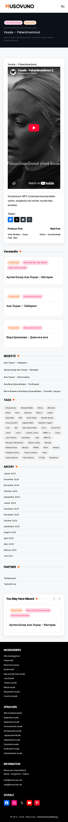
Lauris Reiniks (11, 438)
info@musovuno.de (13, 780)
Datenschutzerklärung (47, 817)
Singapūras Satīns (12, 453)
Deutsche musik (11, 744)
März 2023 (9, 544)
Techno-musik (10, 682)
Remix (46, 448)
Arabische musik (11, 748)
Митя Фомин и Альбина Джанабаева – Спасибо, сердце (32, 391)
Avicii (17, 413)
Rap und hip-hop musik (35, 262)
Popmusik (30, 23)
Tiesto (44, 453)
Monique (48, 443)
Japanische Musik (12, 735)
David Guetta (31, 418)
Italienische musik (12, 740)
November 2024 (11, 485)
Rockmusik (9, 669)
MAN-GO (47, 438)
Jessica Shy (55, 428)
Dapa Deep (10, 418)
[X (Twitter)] (16, 219)
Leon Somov (26, 438)
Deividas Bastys (47, 418)
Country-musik (10, 696)
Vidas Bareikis (28, 458)
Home (6, 38)
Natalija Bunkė (11, 448)
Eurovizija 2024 (11, 423)
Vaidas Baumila (12, 458)
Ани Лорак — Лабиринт (21, 306)
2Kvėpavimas (11, 408)
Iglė (16, 428)
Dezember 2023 (11, 508)
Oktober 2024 (10, 491)
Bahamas (28, 413)
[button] (54, 599)
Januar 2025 (10, 473)
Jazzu (43, 428)
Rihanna (56, 448)
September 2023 (12, 526)
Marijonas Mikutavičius (14, 443)
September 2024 (12, 497)
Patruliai (25, 448)
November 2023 (11, 514)
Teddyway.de (10, 578)
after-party (51, 408)
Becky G (39, 413)
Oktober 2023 (10, 520)
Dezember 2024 (11, 479)
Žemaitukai (53, 458)
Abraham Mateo (27, 408)
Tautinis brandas (30, 453)
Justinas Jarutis (32, 433)
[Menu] (62, 6)
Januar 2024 (10, 503)
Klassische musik (12, 691)
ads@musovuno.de (13, 784)
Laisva (57, 433)
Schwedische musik (13, 753)
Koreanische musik (12, 731)
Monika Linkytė (34, 443)
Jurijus (18, 433)
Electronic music (11, 665)
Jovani (8, 433)
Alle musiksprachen (13, 713)
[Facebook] (10, 219)
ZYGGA (42, 458)
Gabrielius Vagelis (45, 423)
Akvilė (8, 413)
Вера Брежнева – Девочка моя (27, 337)
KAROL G (46, 433)
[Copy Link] (29, 219)
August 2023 (10, 532)
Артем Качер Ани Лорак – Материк (29, 277)
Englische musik (11, 717)
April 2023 (9, 538)
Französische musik (13, 726)
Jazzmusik (9, 678)
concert (50, 413)
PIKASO (36, 448)
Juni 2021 (8, 556)
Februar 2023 (10, 550)
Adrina (40, 408)
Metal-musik (9, 687)
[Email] (23, 219)
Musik (12, 38)
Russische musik (17, 268)
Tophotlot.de (10, 584)
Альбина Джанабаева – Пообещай (21, 384)
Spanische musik (11, 722)
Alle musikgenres (12, 656)
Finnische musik (13, 23)
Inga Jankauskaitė (29, 428)
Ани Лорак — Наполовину (17, 377)
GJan (8, 428)
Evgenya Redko (27, 423)
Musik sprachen (23, 38)
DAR (20, 418)
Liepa (37, 438)
